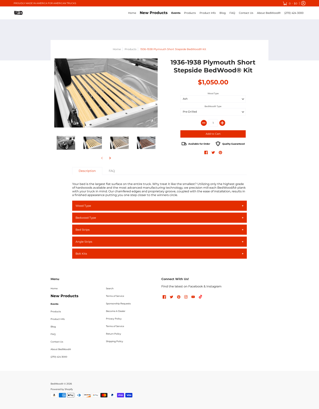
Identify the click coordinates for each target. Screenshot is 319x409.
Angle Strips (84, 241)
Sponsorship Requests (118, 303)
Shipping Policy (114, 341)
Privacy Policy (114, 318)
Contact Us (57, 341)
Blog (53, 326)
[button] (290, 3)
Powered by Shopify (62, 389)
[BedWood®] (18, 12)
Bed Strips (83, 229)
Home (117, 49)
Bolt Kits (81, 253)
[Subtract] (204, 123)
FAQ (53, 334)
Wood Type (213, 93)
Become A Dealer (115, 311)
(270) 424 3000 (59, 356)
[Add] (222, 123)
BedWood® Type (213, 106)
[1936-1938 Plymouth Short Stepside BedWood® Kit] (106, 92)
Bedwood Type (86, 217)
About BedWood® (61, 349)
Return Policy (113, 333)
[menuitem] (132, 12)
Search (110, 288)
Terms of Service (115, 296)
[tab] (87, 171)
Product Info (58, 319)
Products (130, 49)
